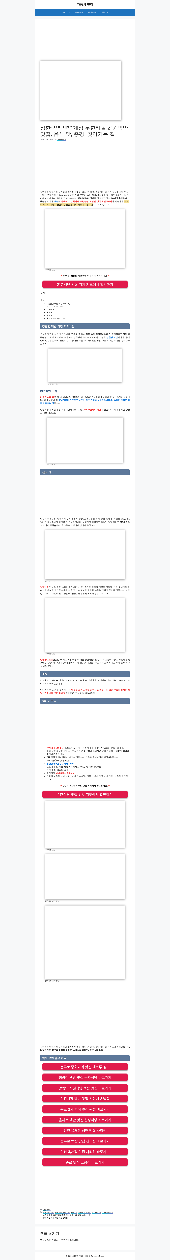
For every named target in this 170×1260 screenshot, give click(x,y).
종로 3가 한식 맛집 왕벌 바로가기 (85, 1109)
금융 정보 (79, 12)
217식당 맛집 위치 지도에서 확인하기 (85, 794)
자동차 (64, 12)
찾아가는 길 (53, 315)
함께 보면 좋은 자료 (57, 318)
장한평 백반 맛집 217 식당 (59, 303)
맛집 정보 (92, 12)
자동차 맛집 (85, 4)
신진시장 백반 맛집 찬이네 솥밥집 (85, 1099)
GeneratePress (97, 1256)
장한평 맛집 (96, 1212)
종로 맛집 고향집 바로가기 (85, 1162)
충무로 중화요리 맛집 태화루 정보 (85, 1067)
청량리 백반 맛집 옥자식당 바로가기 (85, 1077)
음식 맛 (52, 309)
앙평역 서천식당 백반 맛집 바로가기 (85, 1088)
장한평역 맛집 (107, 1212)
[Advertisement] (85, 42)
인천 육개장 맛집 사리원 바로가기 (85, 1152)
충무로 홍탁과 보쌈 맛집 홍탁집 (55, 1218)
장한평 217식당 (84, 1212)
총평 (50, 312)
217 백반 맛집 (57, 306)
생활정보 (105, 12)
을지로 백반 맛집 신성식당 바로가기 (85, 1120)
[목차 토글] (42, 300)
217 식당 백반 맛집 (62, 1212)
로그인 (64, 1240)
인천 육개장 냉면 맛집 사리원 (85, 1130)
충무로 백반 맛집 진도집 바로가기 (85, 1141)
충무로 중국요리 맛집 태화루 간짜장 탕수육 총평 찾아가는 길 (67, 1215)
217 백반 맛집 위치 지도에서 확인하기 (85, 284)
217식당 (74, 1212)
